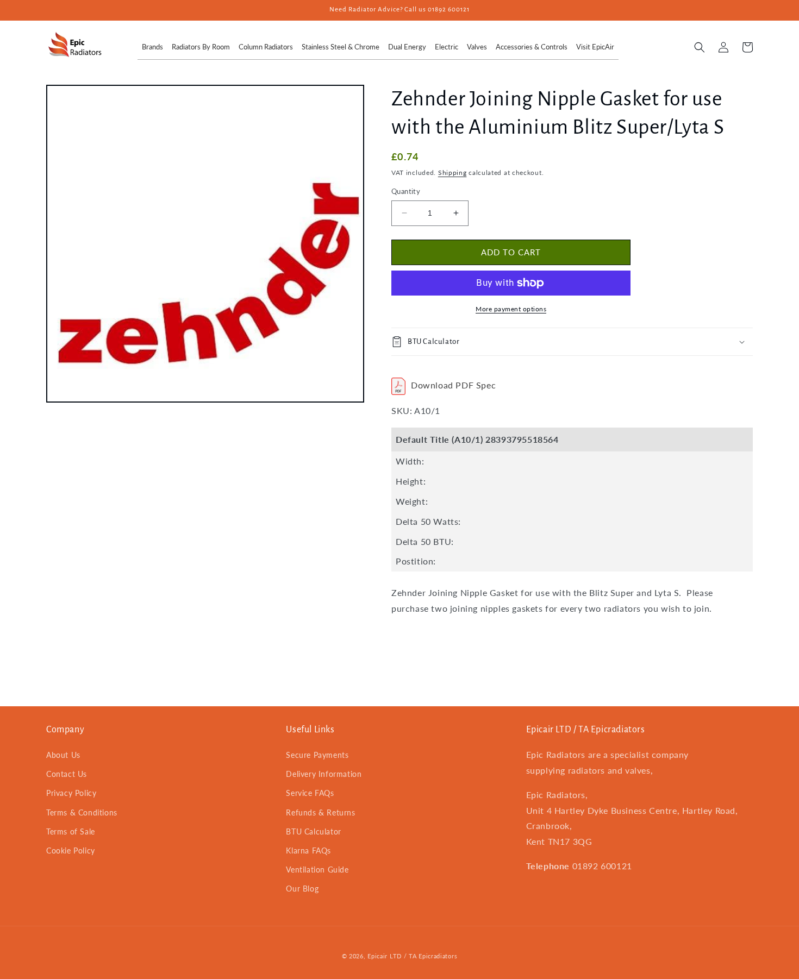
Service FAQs (310, 793)
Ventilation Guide (317, 869)
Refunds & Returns (320, 812)
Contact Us (66, 774)
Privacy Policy (71, 793)
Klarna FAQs (308, 850)
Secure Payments (317, 755)
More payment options (511, 309)
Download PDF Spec (453, 385)
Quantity (405, 191)
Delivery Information (323, 774)
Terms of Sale (70, 831)
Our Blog (302, 888)
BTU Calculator (313, 831)
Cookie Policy (70, 850)
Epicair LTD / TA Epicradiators (412, 955)
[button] (699, 47)
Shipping (452, 172)
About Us (63, 755)
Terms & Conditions (81, 812)
